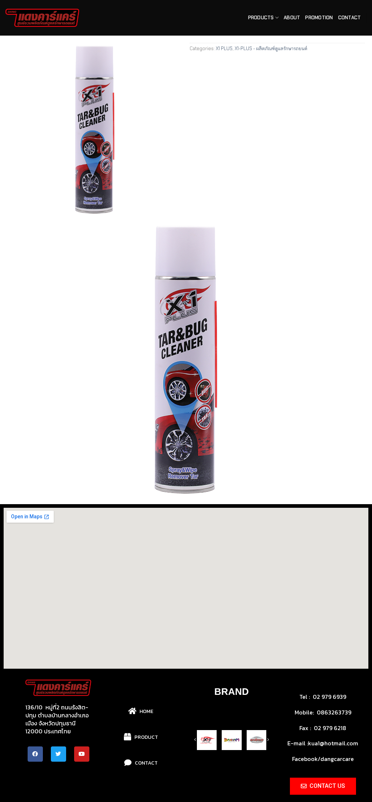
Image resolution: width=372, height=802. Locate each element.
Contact (349, 18)
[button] (209, 782)
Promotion (319, 18)
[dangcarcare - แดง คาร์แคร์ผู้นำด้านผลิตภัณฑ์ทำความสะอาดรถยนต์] (42, 18)
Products (261, 18)
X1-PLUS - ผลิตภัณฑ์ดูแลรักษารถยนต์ (271, 48)
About (292, 18)
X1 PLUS (224, 48)
